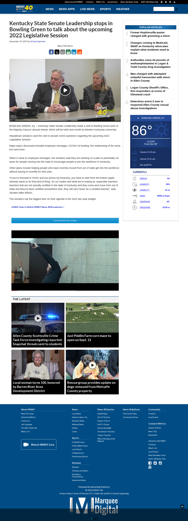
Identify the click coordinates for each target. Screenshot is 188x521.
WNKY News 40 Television (24, 8)
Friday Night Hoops (80, 446)
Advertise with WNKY (74, 2)
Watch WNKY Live (42, 444)
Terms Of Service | (81, 493)
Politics (75, 428)
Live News (87, 9)
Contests (89, 2)
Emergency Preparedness (77, 475)
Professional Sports (80, 456)
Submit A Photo (154, 428)
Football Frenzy (78, 442)
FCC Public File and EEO (100, 493)
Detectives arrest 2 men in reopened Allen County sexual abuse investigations (149, 105)
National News (78, 424)
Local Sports (77, 449)
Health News (102, 414)
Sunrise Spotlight (104, 428)
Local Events (112, 2)
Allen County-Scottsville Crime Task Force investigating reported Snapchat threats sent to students (37, 340)
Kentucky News (78, 421)
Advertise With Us (28, 417)
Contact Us (25, 421)
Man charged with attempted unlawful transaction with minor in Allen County (150, 77)
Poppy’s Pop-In (103, 421)
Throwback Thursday (106, 431)
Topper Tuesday (104, 435)
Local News (76, 414)
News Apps (67, 9)
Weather (122, 9)
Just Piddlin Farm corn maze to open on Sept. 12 (89, 338)
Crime (74, 431)
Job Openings (26, 424)
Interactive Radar (79, 480)
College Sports (78, 453)
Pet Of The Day (103, 417)
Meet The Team (27, 414)
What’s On (100, 2)
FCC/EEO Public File (29, 428)
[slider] (65, 290)
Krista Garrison (38, 41)
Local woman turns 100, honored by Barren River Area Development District (36, 387)
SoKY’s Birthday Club (149, 2)
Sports (105, 9)
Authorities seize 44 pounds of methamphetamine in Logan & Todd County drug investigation (150, 63)
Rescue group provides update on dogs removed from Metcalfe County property (91, 387)
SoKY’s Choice (103, 424)
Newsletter (152, 435)
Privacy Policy (65, 493)
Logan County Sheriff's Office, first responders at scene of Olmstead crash (149, 91)
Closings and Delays (80, 471)
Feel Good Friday (130, 414)
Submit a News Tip (79, 417)
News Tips (152, 431)
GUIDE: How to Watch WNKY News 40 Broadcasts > (37, 207)
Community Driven (130, 417)
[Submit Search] (177, 9)
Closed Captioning (120, 493)
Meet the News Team (129, 2)
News (50, 9)
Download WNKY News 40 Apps (65, 221)
